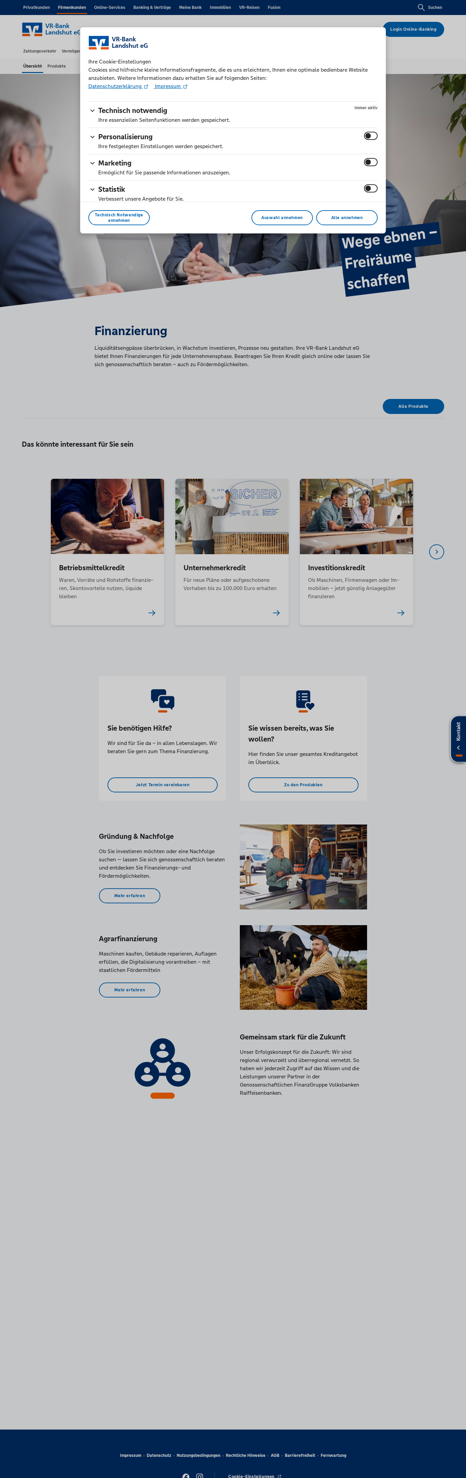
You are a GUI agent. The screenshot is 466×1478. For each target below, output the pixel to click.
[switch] (371, 136)
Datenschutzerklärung (115, 86)
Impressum (168, 86)
